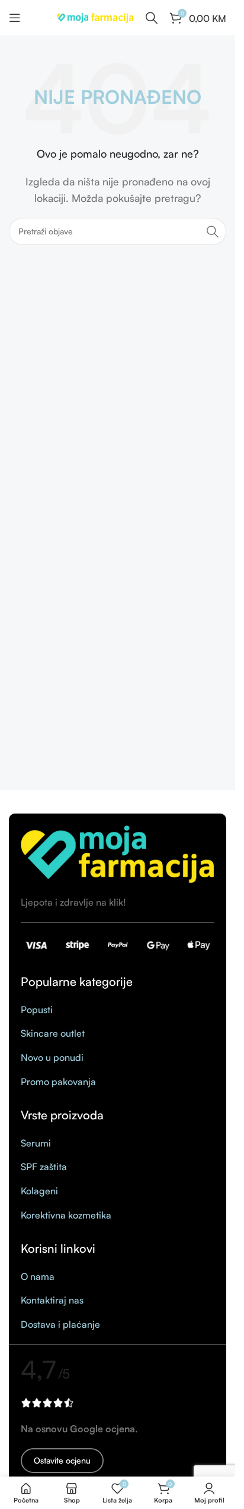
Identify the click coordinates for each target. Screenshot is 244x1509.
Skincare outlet (53, 1033)
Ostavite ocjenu (62, 1460)
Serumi (36, 1143)
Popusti (37, 1009)
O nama (37, 1276)
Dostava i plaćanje (60, 1324)
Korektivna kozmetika (66, 1215)
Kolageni (39, 1191)
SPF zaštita (44, 1166)
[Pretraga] (212, 231)
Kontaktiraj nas (52, 1300)
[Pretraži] (151, 18)
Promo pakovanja (58, 1081)
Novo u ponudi (52, 1057)
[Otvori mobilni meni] (15, 18)
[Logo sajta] (95, 16)
